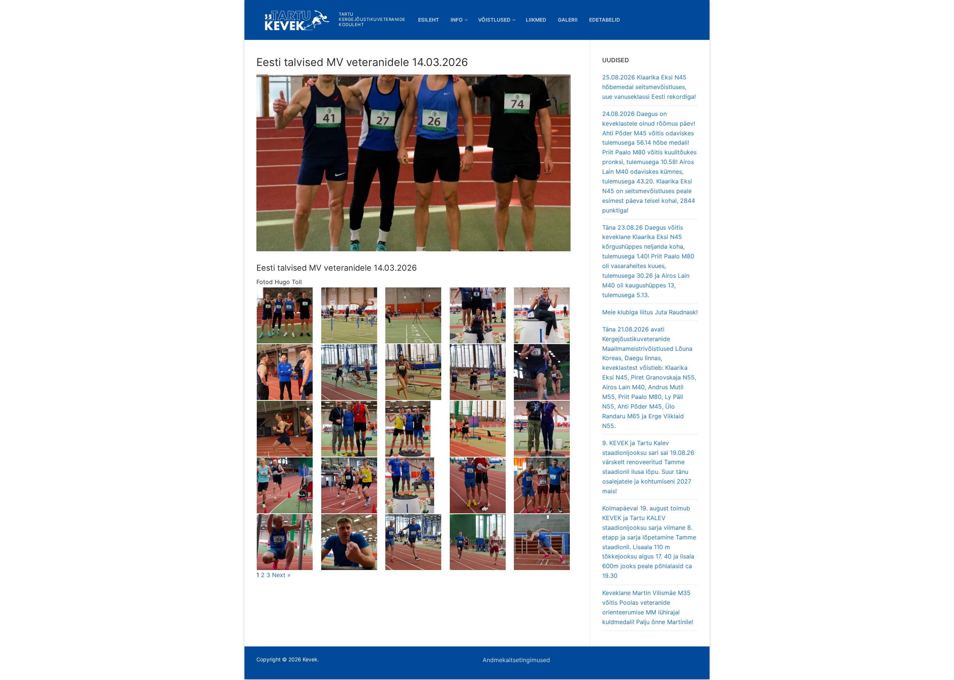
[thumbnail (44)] (353, 429)
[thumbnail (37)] (482, 485)
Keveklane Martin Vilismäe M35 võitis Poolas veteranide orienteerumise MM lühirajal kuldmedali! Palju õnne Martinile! (647, 607)
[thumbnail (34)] (353, 542)
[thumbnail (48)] (546, 372)
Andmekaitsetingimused (516, 660)
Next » (281, 575)
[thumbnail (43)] (417, 429)
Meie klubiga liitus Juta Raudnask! (650, 312)
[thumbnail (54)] (288, 372)
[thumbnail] (417, 315)
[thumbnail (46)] (288, 429)
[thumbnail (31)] (546, 542)
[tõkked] (353, 315)
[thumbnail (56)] (482, 315)
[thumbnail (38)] (417, 485)
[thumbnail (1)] (288, 315)
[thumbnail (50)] (482, 372)
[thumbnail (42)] (482, 429)
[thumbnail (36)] (546, 485)
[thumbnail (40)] (288, 485)
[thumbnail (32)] (482, 542)
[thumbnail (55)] (546, 315)
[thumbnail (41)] (546, 429)
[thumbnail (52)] (353, 372)
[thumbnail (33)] (417, 542)
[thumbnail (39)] (353, 485)
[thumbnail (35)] (288, 542)
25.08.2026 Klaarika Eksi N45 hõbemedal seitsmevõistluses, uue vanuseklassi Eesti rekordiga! (649, 86)
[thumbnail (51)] (417, 372)
